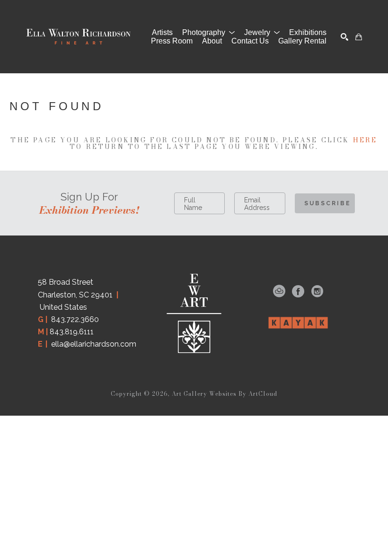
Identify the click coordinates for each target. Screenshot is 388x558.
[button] (208, 32)
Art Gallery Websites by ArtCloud (224, 393)
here (365, 140)
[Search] (344, 37)
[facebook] (298, 291)
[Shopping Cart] (358, 37)
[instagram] (317, 291)
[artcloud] (279, 291)
